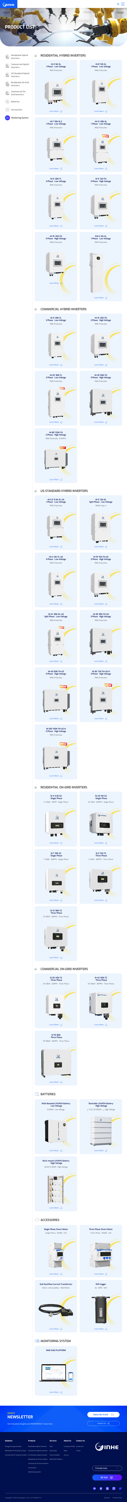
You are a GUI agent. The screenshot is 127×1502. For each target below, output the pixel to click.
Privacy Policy (117, 1498)
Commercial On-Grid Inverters (38, 1463)
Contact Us (80, 1441)
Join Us (66, 1455)
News (65, 1451)
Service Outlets (55, 1455)
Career (78, 1451)
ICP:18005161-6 (36, 1498)
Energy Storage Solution (13, 1446)
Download (53, 1451)
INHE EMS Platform (56, 1459)
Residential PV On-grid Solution (15, 1451)
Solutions (8, 1441)
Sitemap (107, 1498)
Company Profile (69, 1446)
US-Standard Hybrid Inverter (37, 1455)
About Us (67, 1441)
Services (53, 1441)
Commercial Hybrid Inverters (38, 1451)
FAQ (51, 1446)
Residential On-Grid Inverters (38, 1459)
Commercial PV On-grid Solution (16, 1455)
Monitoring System (34, 1472)
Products (31, 1441)
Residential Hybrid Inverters (37, 1446)
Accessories (32, 1468)
